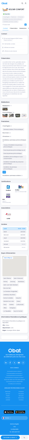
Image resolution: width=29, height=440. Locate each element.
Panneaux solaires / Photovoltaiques (13, 129)
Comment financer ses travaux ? (14, 375)
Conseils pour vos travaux (14, 383)
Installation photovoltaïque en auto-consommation (13, 157)
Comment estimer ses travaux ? (14, 373)
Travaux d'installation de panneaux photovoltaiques (13, 146)
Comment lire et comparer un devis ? (14, 377)
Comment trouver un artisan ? (14, 371)
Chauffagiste (6, 126)
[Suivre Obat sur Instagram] (23, 363)
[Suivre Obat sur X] (14, 363)
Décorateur (21, 398)
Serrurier (8, 393)
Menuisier (21, 395)
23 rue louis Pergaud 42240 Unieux (13, 38)
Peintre (8, 395)
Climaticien (6, 136)
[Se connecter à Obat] (25, 3)
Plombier (8, 398)
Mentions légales (14, 424)
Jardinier (8, 400)
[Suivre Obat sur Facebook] (10, 363)
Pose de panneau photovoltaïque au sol (14, 150)
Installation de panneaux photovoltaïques (10, 168)
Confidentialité (14, 429)
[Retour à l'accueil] (4, 3)
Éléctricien (7, 391)
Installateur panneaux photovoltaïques (14, 140)
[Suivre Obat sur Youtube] (19, 363)
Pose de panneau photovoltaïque (13, 153)
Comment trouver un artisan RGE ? (14, 381)
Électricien (5, 133)
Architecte (21, 391)
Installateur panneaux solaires (11, 175)
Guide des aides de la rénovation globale (14, 379)
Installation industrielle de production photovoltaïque (14, 163)
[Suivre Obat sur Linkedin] (6, 363)
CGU (14, 426)
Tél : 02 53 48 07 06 (14, 432)
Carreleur (21, 400)
